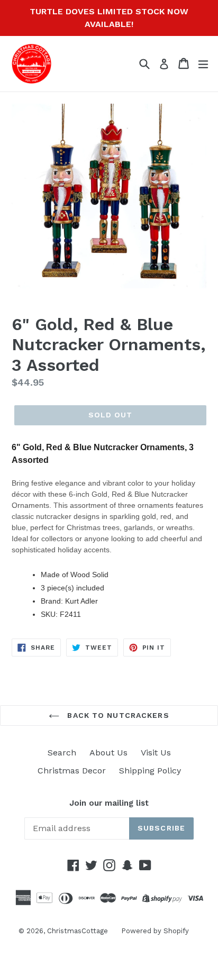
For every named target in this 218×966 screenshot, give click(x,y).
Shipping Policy (150, 770)
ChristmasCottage (77, 931)
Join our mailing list (109, 803)
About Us (108, 753)
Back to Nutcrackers (117, 715)
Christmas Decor (72, 770)
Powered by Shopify (155, 931)
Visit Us (156, 753)
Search (62, 753)
